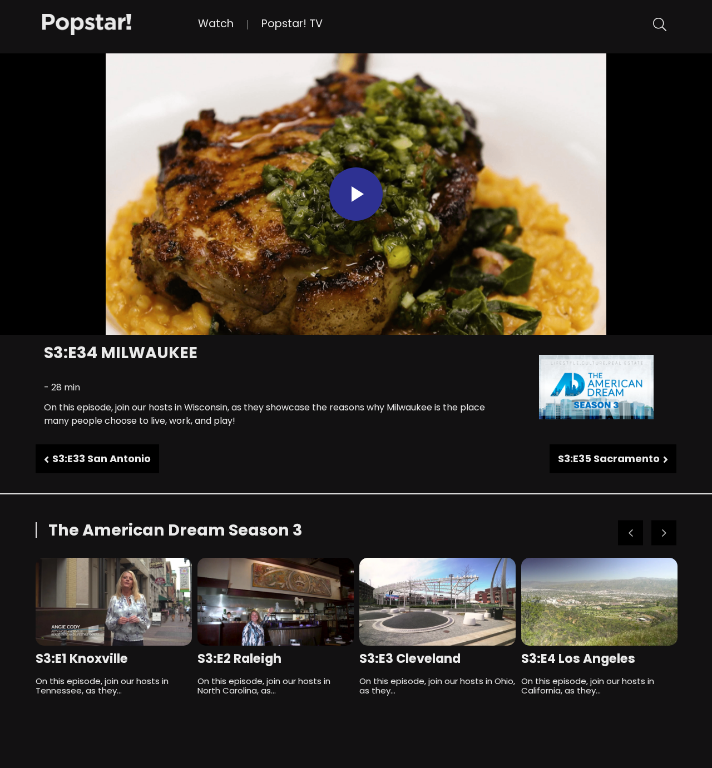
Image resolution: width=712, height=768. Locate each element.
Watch (216, 23)
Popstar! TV (292, 23)
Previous (630, 533)
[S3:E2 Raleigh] (275, 602)
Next (663, 533)
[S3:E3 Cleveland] (437, 602)
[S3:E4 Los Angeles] (599, 602)
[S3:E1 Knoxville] (114, 602)
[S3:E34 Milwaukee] (120, 23)
